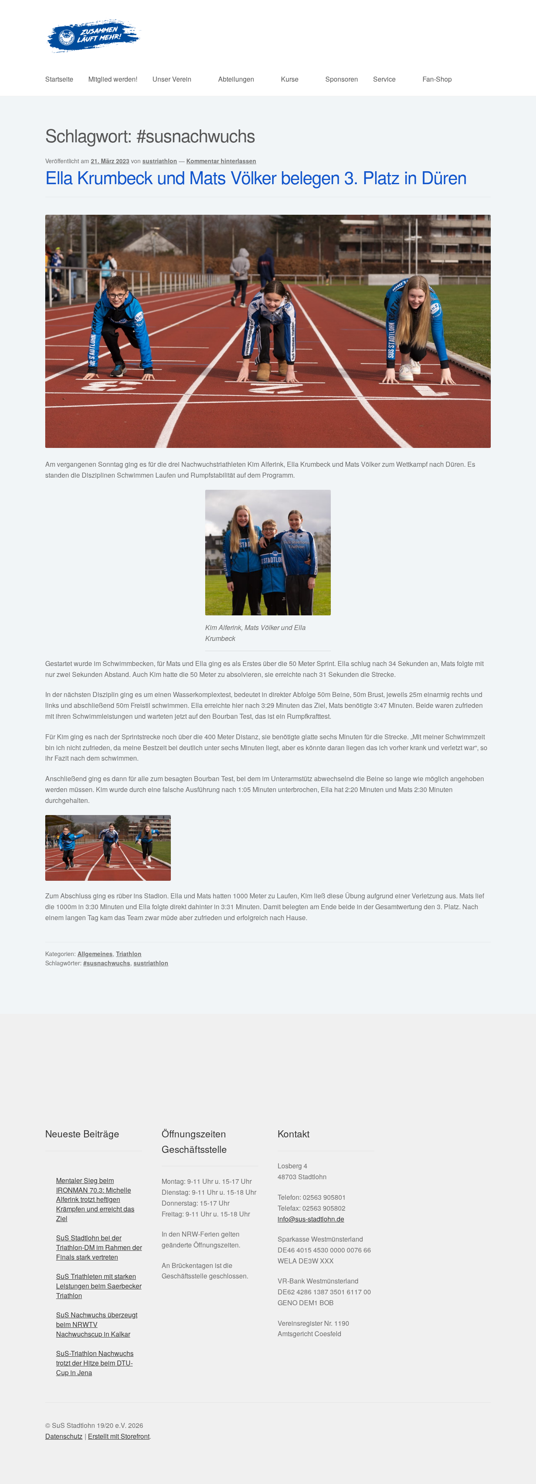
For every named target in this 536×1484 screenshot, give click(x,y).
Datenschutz (63, 1436)
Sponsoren (341, 79)
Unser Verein (171, 79)
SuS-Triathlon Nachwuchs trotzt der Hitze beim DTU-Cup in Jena (95, 1362)
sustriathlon (159, 161)
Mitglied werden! (112, 79)
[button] (381, 1190)
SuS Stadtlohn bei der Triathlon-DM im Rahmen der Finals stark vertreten (99, 1247)
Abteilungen (236, 79)
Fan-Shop (437, 79)
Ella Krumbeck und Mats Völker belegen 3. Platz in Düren (255, 176)
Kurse (290, 79)
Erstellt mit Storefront (118, 1436)
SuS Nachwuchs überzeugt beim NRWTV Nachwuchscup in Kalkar (96, 1324)
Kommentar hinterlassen (221, 161)
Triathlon (129, 953)
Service (384, 79)
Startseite (59, 79)
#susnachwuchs (106, 963)
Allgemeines (95, 953)
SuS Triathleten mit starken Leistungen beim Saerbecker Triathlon (99, 1285)
